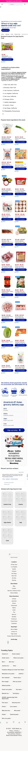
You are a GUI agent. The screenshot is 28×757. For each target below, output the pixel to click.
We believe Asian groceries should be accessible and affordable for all (14, 383)
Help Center (14, 633)
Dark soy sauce (17, 681)
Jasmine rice (5, 665)
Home (2, 34)
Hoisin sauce (17, 677)
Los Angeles (14, 566)
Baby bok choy (6, 710)
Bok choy (11, 661)
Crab (12, 34)
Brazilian (14, 616)
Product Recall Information (14, 636)
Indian (14, 610)
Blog (14, 586)
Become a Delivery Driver (14, 590)
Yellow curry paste (18, 657)
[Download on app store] (14, 641)
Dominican (14, 619)
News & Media (14, 592)
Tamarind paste (14, 714)
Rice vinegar (5, 681)
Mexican (14, 614)
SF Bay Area (14, 564)
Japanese (14, 601)
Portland (14, 571)
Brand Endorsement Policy (14, 735)
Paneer (4, 714)
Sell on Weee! (14, 629)
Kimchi (4, 706)
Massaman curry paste (8, 673)
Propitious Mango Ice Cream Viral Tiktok (13, 669)
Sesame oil (5, 654)
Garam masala (16, 654)
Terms (11, 730)
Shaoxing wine (16, 702)
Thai (14, 612)
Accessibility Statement (14, 732)
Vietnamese (14, 605)
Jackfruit (21, 673)
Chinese (14, 598)
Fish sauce (5, 702)
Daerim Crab (17, 34)
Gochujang (16, 693)
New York (14, 575)
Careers (14, 588)
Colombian (14, 623)
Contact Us (14, 631)
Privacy (16, 730)
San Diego (14, 573)
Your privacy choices (14, 734)
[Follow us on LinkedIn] (15, 724)
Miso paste (17, 710)
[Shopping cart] (25, 4)
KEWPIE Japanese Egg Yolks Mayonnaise (9, 698)
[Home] (4, 4)
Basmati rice (5, 693)
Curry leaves (13, 706)
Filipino (14, 607)
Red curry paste (6, 718)
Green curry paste (7, 689)
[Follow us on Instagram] (9, 724)
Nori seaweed (5, 677)
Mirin (3, 661)
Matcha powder (6, 685)
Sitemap (7, 34)
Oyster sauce (5, 657)
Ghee (14, 665)
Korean (14, 603)
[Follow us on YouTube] (21, 724)
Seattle (14, 569)
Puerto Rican (14, 621)
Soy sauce (18, 689)
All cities (14, 578)
